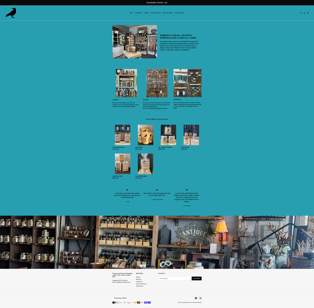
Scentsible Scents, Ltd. (186, 302)
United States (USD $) (120, 298)
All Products (139, 286)
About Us (138, 279)
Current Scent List (141, 283)
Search (138, 277)
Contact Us (139, 281)
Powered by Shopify (197, 302)
